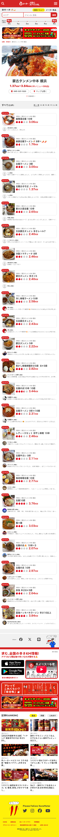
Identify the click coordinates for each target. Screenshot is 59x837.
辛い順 (47, 105)
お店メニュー (38, 10)
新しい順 (36, 105)
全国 (3, 42)
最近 (33, 715)
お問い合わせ (44, 825)
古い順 (42, 105)
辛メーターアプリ (25, 822)
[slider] (9, 21)
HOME (5, 822)
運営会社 (13, 822)
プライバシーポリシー (9, 825)
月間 (42, 715)
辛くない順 (53, 105)
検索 (54, 15)
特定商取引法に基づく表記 (28, 825)
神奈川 (8, 42)
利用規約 (36, 822)
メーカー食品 (51, 10)
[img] (2, 3)
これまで (52, 715)
